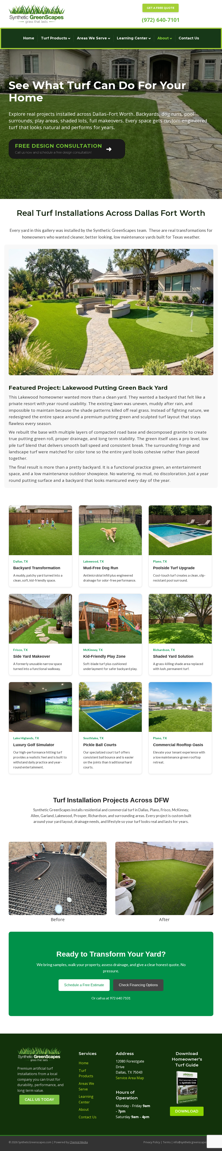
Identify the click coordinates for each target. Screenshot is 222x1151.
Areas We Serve (92, 38)
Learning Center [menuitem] (86, 1099)
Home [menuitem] (83, 1063)
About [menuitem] (84, 1109)
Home (28, 38)
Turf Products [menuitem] (86, 1073)
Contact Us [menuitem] (87, 1117)
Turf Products (54, 38)
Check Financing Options (138, 985)
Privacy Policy (152, 1142)
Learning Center (132, 38)
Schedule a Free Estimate (84, 985)
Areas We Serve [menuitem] (86, 1086)
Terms (166, 1142)
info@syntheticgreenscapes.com (193, 1142)
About (163, 38)
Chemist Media (79, 1142)
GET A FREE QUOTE (160, 8)
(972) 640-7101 (161, 19)
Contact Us (189, 38)
